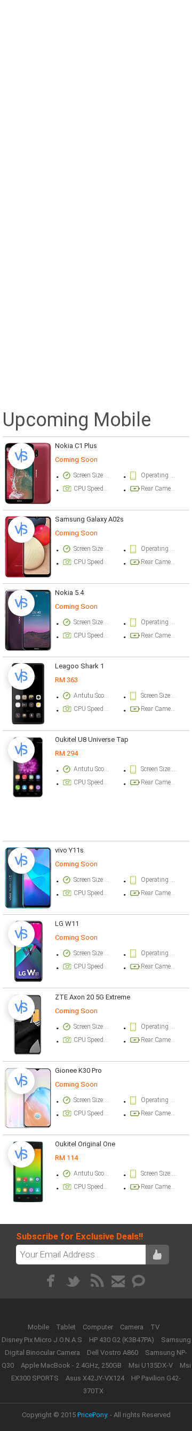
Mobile (39, 1327)
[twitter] (74, 1281)
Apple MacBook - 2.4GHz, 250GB (71, 1365)
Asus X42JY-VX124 (95, 1378)
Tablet (66, 1327)
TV (154, 1327)
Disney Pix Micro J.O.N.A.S (42, 1340)
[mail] (118, 1281)
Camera (132, 1327)
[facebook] (50, 1281)
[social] (139, 1281)
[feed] (97, 1281)
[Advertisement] (96, 99)
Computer (99, 1327)
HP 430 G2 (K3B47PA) (121, 1340)
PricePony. (92, 1415)
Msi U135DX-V (151, 1365)
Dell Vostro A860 (112, 1352)
